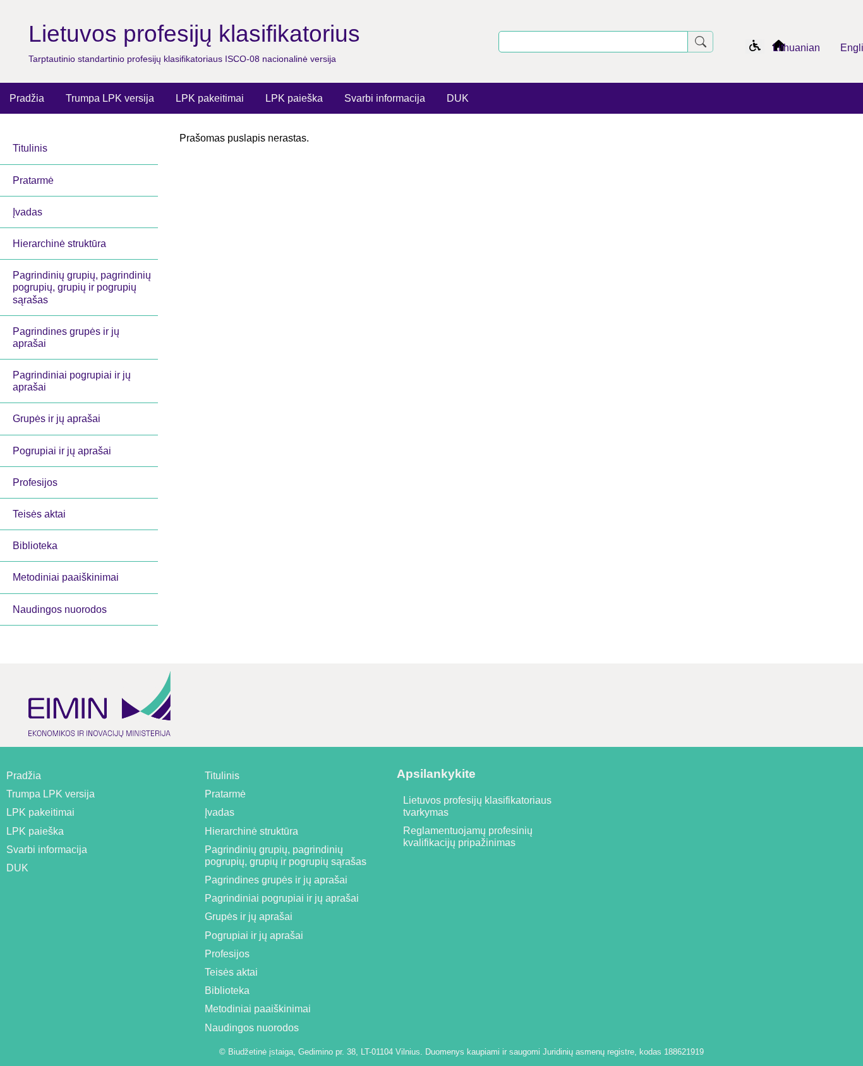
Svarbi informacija (384, 98)
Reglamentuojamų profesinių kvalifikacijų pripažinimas (468, 836)
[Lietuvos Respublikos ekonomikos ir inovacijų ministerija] (99, 741)
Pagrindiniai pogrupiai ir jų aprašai (72, 381)
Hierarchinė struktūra (59, 243)
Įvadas (27, 212)
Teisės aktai (39, 514)
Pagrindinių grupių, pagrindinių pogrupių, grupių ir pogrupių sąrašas (82, 287)
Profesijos (35, 482)
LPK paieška (294, 98)
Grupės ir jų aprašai (56, 418)
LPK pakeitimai (210, 98)
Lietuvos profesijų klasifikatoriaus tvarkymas (477, 806)
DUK (458, 98)
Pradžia (26, 98)
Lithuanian (796, 47)
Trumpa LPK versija (110, 98)
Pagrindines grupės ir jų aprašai (66, 337)
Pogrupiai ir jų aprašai (62, 450)
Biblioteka (35, 545)
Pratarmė (33, 180)
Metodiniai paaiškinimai (66, 577)
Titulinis (30, 148)
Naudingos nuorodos (60, 609)
